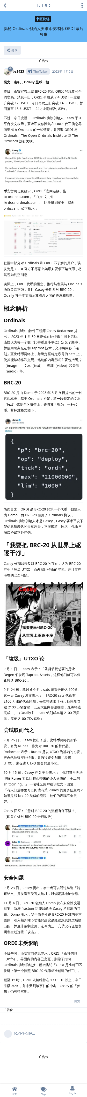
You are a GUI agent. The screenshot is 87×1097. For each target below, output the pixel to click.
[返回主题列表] (5, 5)
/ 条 (42, 5)
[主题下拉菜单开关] (82, 5)
